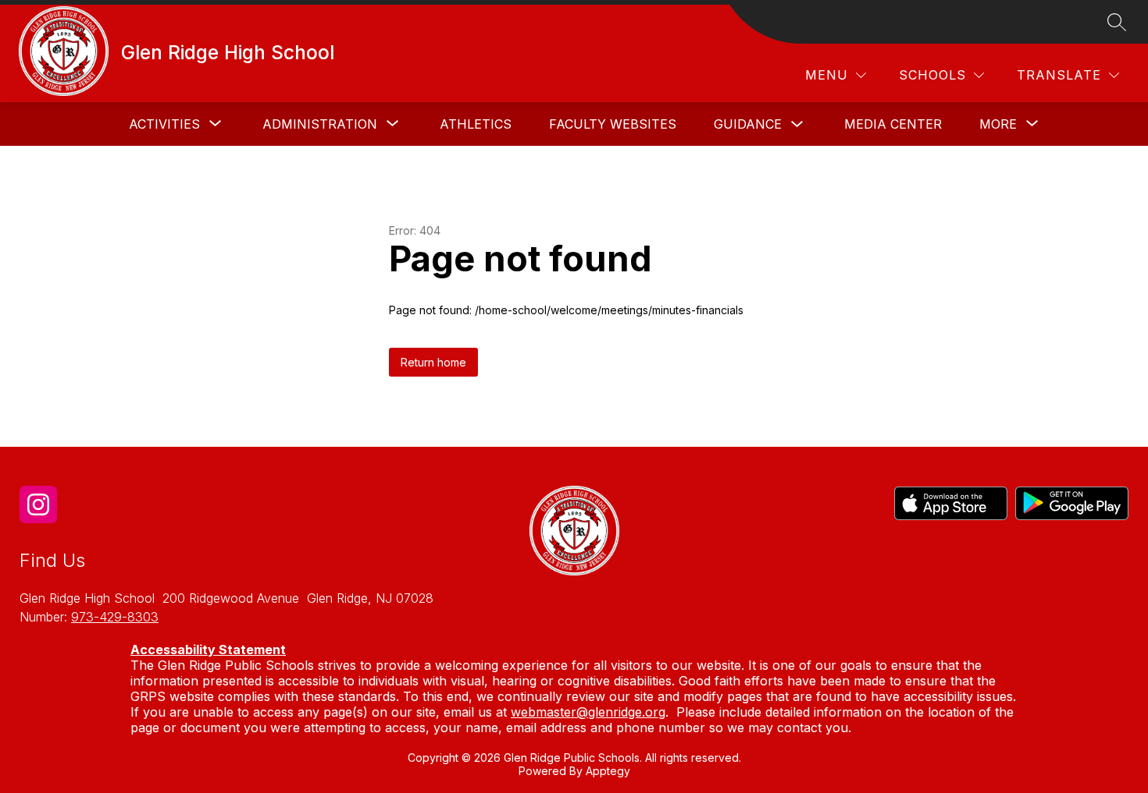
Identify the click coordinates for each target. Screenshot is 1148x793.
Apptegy (608, 770)
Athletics (476, 124)
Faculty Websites (612, 124)
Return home (433, 362)
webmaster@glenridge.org (588, 712)
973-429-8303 (115, 617)
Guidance (748, 124)
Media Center (893, 124)
